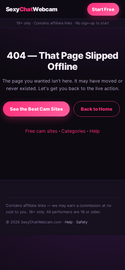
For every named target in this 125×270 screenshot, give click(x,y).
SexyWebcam (32, 9)
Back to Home (96, 109)
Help (95, 131)
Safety (82, 222)
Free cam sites (41, 131)
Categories (73, 131)
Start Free (103, 9)
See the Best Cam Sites (36, 109)
